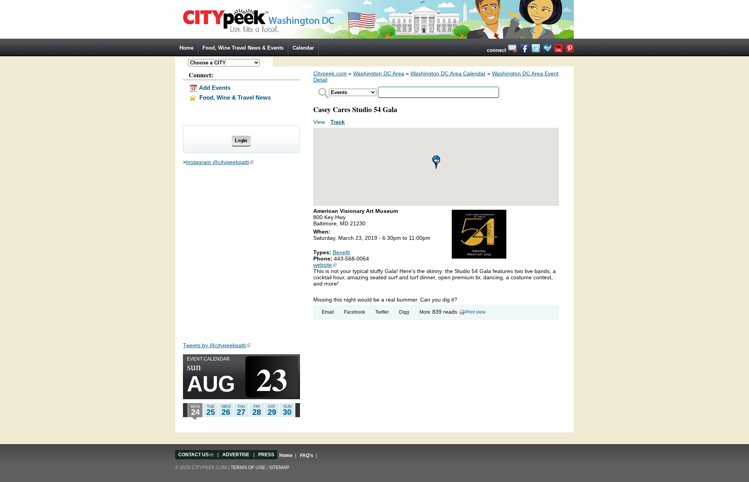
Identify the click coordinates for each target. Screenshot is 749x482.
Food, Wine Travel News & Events (243, 48)
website (325, 265)
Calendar (303, 48)
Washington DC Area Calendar (448, 73)
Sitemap (279, 467)
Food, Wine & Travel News (234, 97)
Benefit (341, 252)
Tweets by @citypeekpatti (216, 345)
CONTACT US (195, 454)
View (320, 122)
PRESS (266, 454)
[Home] (374, 19)
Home (186, 48)
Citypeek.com (330, 73)
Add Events (214, 87)
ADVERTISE (235, 454)
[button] (436, 162)
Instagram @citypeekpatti (220, 162)
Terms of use (248, 467)
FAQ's (306, 455)
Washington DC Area (378, 73)
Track (337, 122)
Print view (475, 312)
